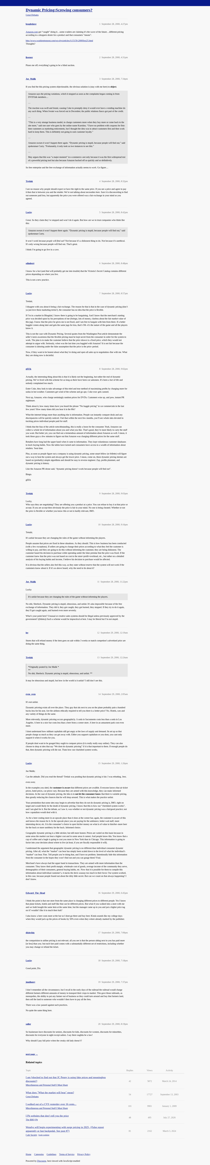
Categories (39, 1154)
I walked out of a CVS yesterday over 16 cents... (51, 1104)
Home (28, 1154)
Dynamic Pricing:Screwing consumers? (59, 10)
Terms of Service (66, 1154)
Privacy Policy (83, 1154)
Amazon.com (32, 32)
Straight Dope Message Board (15, 3)
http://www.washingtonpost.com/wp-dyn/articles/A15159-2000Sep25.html (59, 40)
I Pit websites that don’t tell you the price (47, 1115)
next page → (32, 1054)
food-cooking (43, 1135)
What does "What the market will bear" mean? (50, 1092)
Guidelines (51, 1154)
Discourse (41, 1161)
